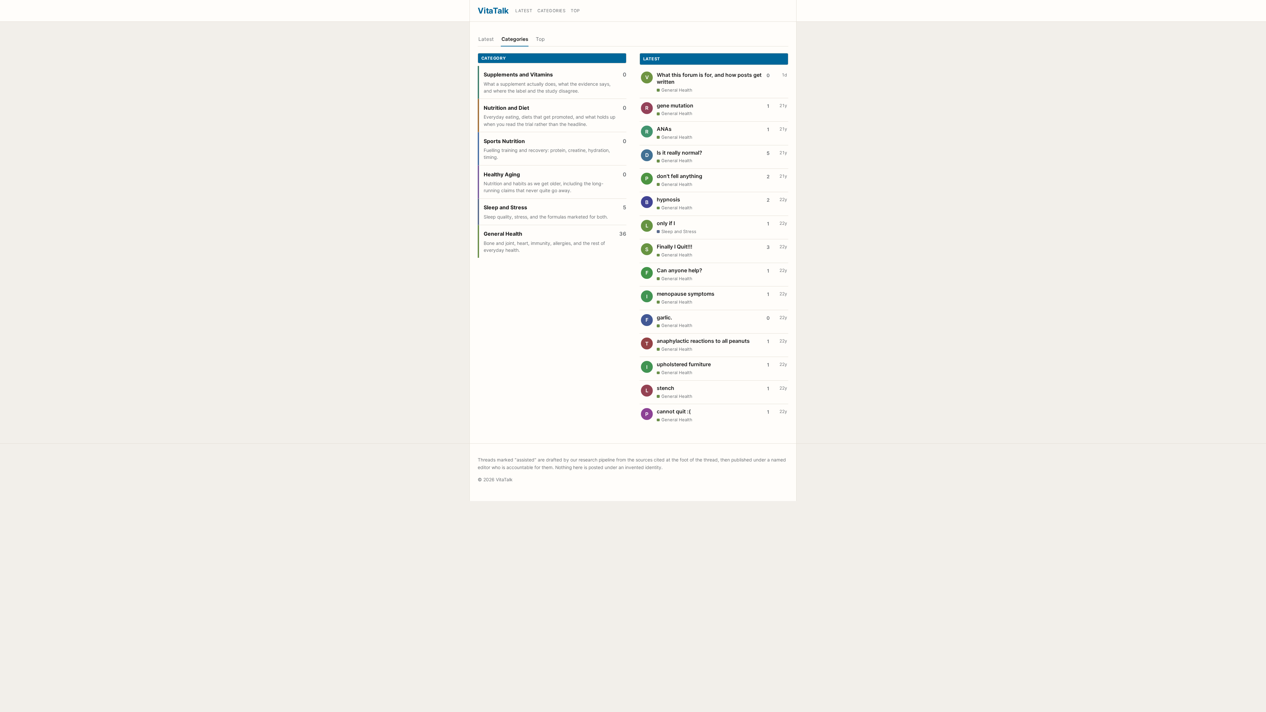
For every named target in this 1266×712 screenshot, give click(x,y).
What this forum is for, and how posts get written (709, 78)
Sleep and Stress (505, 207)
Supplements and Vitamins (518, 74)
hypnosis (668, 199)
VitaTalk (493, 10)
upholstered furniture (684, 364)
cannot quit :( (674, 411)
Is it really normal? (679, 152)
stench (665, 388)
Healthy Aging (502, 174)
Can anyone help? (679, 270)
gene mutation (675, 105)
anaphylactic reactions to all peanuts (703, 341)
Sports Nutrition (504, 141)
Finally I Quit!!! (674, 246)
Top (575, 10)
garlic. (664, 317)
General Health (503, 233)
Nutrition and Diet (506, 107)
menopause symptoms (685, 293)
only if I (666, 223)
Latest (523, 10)
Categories (551, 10)
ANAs (664, 129)
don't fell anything (679, 176)
